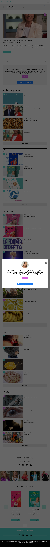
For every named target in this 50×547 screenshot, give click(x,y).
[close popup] (46, 263)
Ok (25, 545)
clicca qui (31, 542)
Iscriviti (25, 277)
